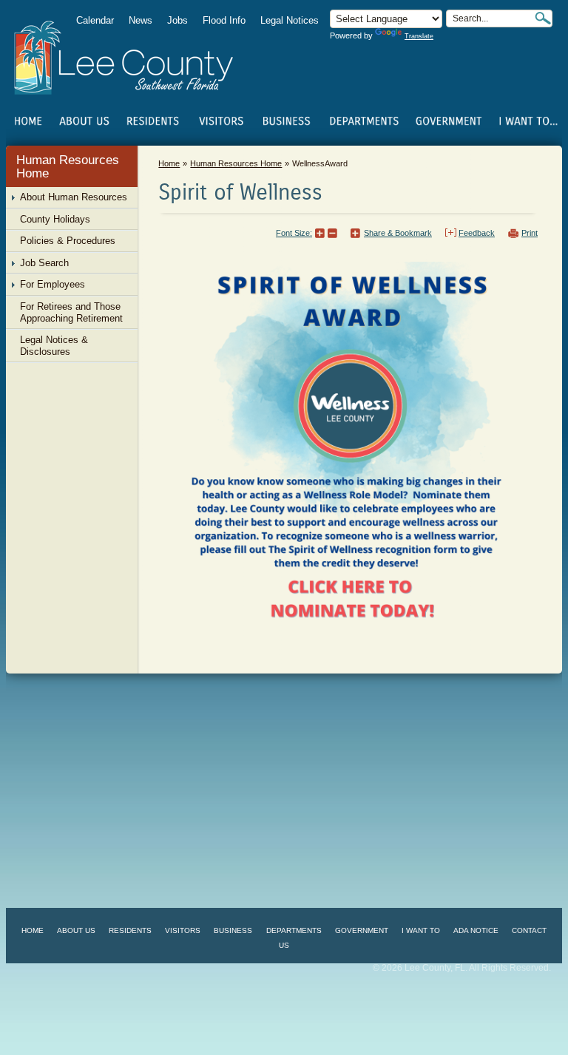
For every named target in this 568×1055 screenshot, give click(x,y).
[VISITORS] (221, 121)
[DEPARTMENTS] (365, 121)
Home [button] (133, 58)
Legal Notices (289, 20)
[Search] (543, 18)
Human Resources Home (67, 166)
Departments (294, 930)
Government (361, 930)
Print (529, 232)
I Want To (421, 930)
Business (233, 930)
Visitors (182, 930)
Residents (130, 930)
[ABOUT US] (84, 121)
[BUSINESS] (287, 121)
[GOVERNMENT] (448, 121)
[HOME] (28, 121)
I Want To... (527, 121)
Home (28, 121)
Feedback (477, 232)
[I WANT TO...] (527, 121)
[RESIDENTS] (152, 121)
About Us (76, 930)
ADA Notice (475, 930)
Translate (419, 36)
